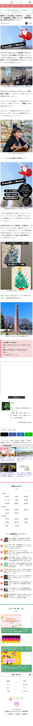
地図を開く (16, 397)
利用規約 (7, 711)
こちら (16, 355)
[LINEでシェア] (29, 434)
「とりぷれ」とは (16, 709)
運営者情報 (25, 711)
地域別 (5, 429)
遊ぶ (8, 687)
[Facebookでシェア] (12, 434)
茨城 (14, 429)
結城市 (10, 429)
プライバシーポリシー (16, 711)
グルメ (8, 684)
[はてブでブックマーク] (20, 434)
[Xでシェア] (4, 434)
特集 (8, 691)
